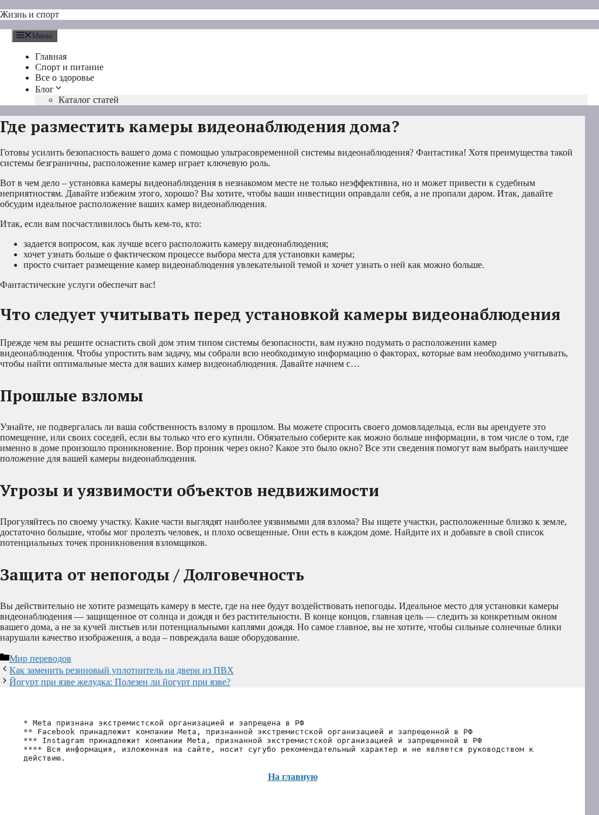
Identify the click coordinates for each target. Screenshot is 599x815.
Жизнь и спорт (29, 14)
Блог (44, 89)
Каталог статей (88, 100)
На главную (293, 777)
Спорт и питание (69, 67)
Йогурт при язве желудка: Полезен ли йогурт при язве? (119, 682)
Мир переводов (40, 658)
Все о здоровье (64, 77)
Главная (51, 56)
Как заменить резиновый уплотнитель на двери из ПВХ (121, 670)
